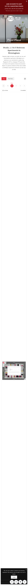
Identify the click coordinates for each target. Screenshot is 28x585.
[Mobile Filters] (25, 78)
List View (6, 90)
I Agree (14, 577)
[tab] (3, 78)
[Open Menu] (26, 18)
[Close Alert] (26, 1)
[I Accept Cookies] (26, 570)
